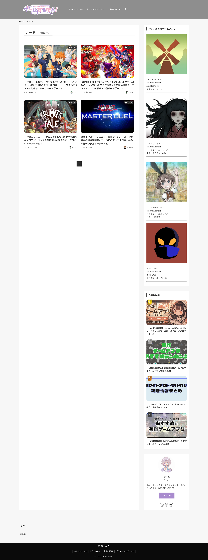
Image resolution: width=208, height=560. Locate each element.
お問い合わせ (95, 551)
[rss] (109, 546)
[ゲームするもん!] (40, 9)
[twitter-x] (162, 505)
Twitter (166, 495)
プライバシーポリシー (125, 551)
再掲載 (23, 534)
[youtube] (171, 505)
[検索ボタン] (126, 9)
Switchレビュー (80, 551)
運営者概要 (108, 551)
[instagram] (166, 505)
